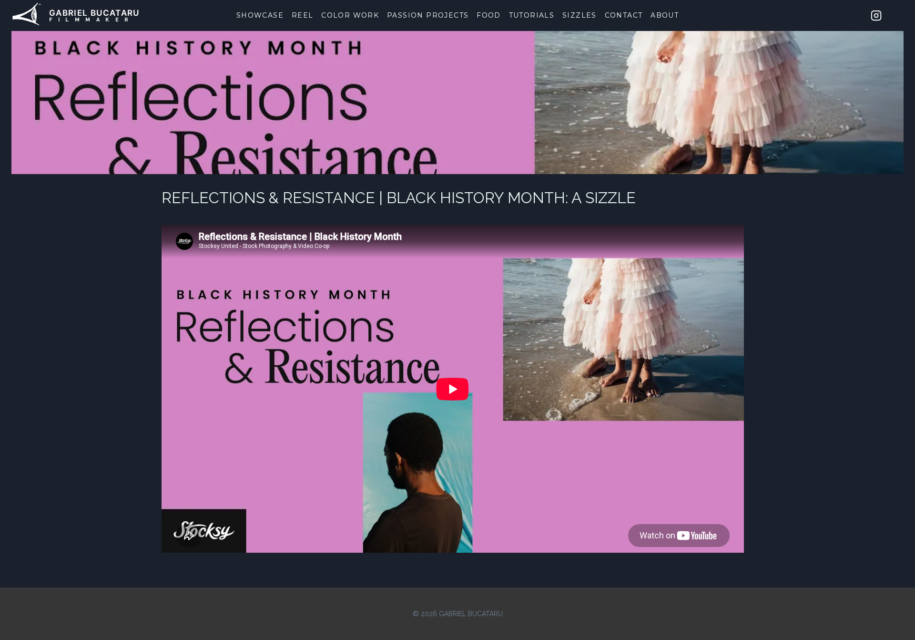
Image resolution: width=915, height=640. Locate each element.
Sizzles (579, 15)
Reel (303, 15)
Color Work (350, 15)
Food (489, 15)
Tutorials (532, 15)
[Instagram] (876, 15)
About (665, 15)
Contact (624, 15)
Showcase (260, 15)
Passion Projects (427, 15)
